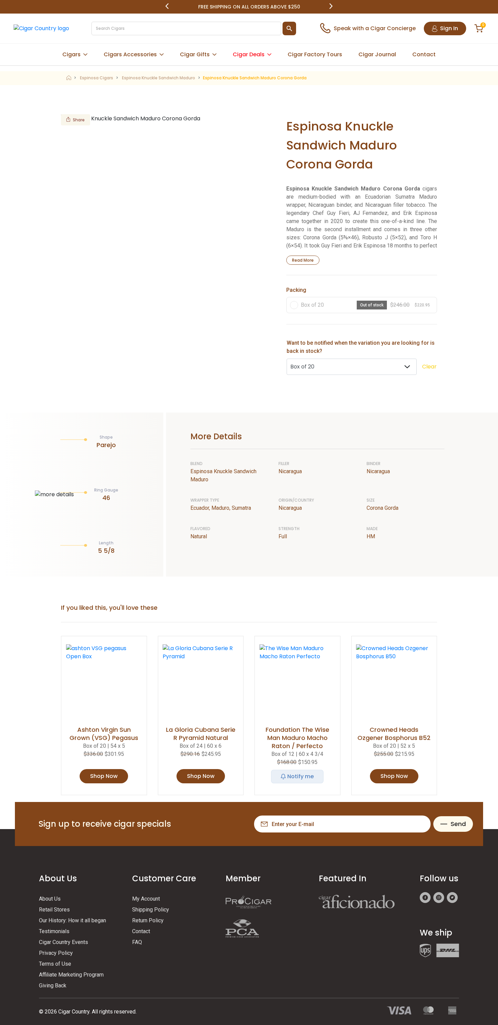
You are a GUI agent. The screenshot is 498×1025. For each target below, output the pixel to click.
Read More (303, 260)
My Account (146, 899)
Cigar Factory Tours (315, 54)
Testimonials (54, 931)
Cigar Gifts (195, 54)
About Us (50, 899)
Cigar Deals (249, 54)
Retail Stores (54, 909)
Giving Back (52, 985)
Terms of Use (55, 964)
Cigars (71, 54)
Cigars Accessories (130, 54)
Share (79, 120)
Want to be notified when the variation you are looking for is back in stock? (361, 347)
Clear (429, 366)
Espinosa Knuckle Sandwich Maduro (158, 78)
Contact (424, 54)
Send (458, 824)
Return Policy (148, 920)
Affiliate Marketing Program (71, 974)
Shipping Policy (150, 909)
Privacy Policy (56, 953)
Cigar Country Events (63, 942)
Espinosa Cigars (96, 78)
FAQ (137, 942)
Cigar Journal (377, 54)
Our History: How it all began (72, 920)
